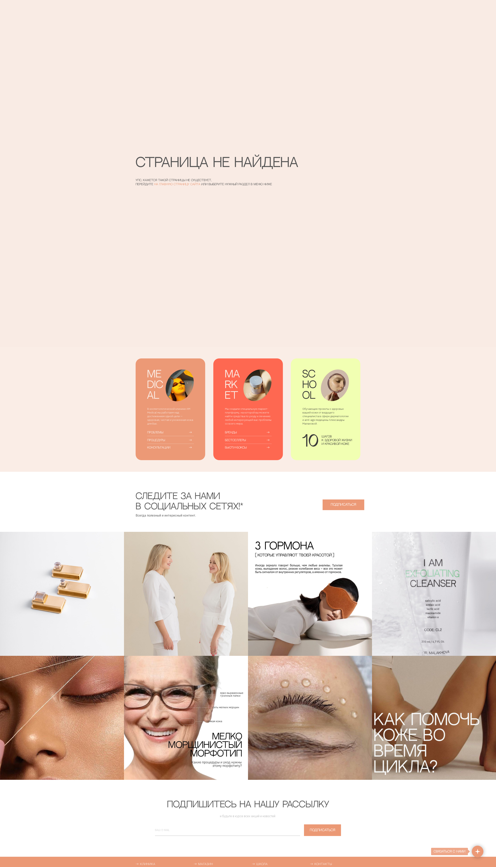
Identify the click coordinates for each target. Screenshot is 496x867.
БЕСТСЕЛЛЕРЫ (235, 440)
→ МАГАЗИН (203, 864)
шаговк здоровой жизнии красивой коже (337, 440)
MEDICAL (155, 385)
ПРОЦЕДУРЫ (156, 440)
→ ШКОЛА (260, 864)
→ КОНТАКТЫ (321, 864)
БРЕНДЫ (231, 432)
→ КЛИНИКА (145, 864)
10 (310, 442)
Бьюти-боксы (236, 447)
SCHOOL (309, 385)
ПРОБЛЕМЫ (155, 432)
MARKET (232, 385)
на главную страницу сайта (177, 184)
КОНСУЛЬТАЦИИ (158, 447)
